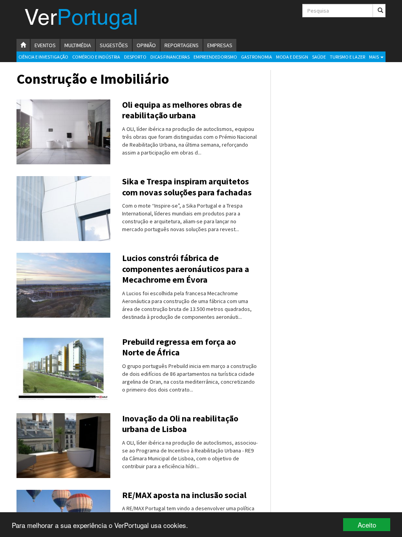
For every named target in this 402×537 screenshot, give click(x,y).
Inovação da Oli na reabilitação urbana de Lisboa (180, 424)
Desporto (135, 57)
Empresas (219, 45)
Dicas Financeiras (170, 57)
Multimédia (77, 45)
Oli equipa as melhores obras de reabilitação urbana (182, 110)
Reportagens (181, 45)
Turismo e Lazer (347, 57)
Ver (81, 19)
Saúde (319, 57)
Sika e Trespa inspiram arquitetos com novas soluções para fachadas (187, 187)
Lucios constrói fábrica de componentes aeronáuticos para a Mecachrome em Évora (185, 268)
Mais (374, 57)
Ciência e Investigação (43, 57)
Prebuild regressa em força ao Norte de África (179, 347)
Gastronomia (256, 57)
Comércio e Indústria (96, 57)
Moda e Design (292, 57)
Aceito (367, 525)
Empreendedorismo (215, 57)
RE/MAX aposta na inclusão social (184, 494)
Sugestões (114, 45)
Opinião (146, 45)
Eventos (45, 45)
